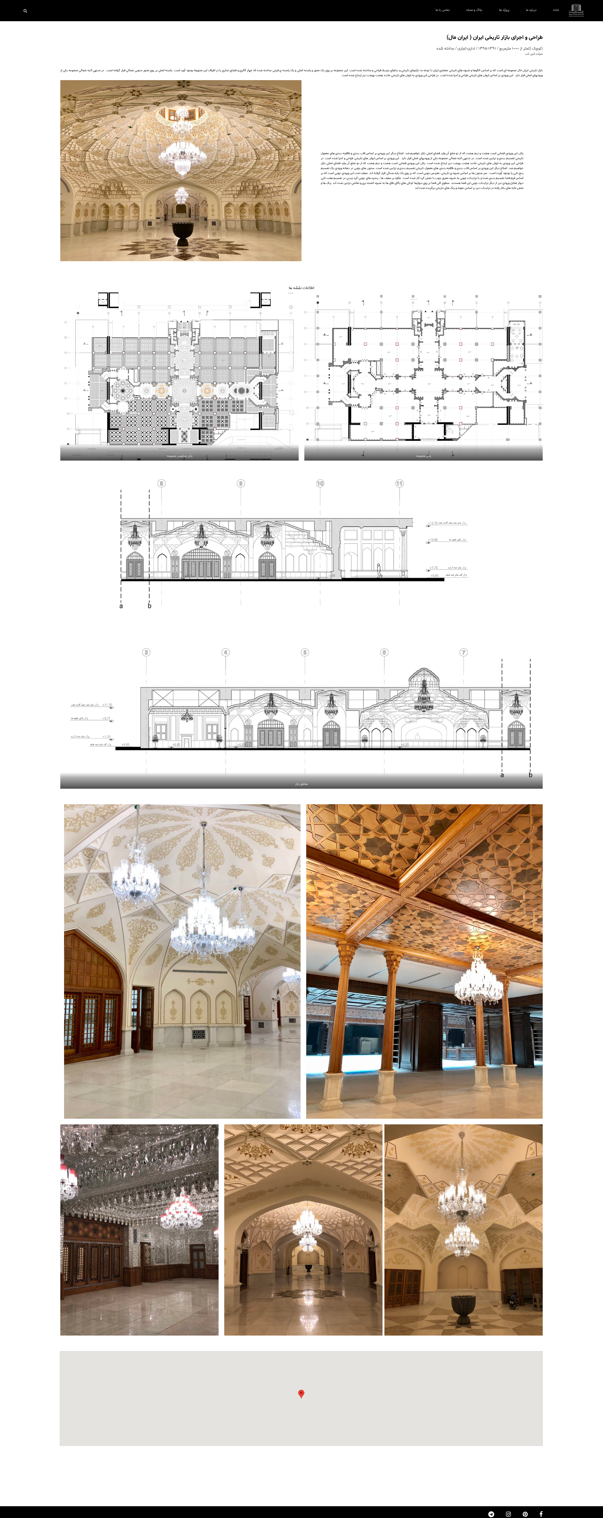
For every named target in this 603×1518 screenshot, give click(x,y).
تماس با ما (443, 10)
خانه (556, 10)
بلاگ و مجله (474, 10)
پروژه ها (504, 10)
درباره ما (531, 10)
